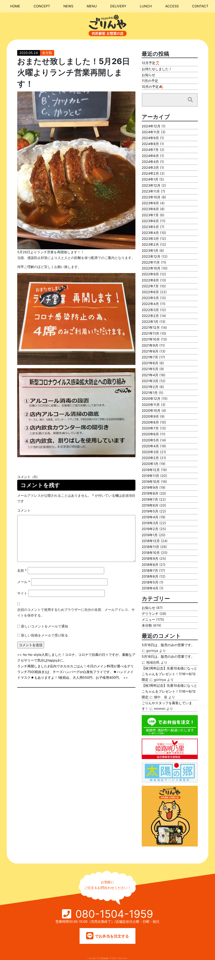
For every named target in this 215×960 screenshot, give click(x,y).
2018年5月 (150, 582)
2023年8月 (150, 209)
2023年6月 (150, 221)
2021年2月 (150, 387)
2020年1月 (150, 464)
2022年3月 (150, 310)
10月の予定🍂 (152, 87)
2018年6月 (150, 576)
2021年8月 (150, 351)
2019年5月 (150, 511)
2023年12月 (151, 185)
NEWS (68, 6)
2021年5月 (150, 369)
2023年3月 (150, 238)
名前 (22, 570)
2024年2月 (150, 173)
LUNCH (146, 6)
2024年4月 (150, 162)
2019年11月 (150, 476)
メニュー (148, 619)
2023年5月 (150, 227)
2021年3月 (150, 381)
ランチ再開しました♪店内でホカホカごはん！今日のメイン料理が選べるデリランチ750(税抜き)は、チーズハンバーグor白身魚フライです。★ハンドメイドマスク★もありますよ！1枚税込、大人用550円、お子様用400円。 (75, 672)
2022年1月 (150, 322)
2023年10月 (151, 197)
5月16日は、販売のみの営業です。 (168, 645)
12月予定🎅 (151, 63)
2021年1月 (150, 393)
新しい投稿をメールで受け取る (44, 635)
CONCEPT (42, 6)
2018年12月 (151, 541)
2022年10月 (151, 268)
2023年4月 (150, 233)
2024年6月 (150, 156)
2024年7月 (150, 150)
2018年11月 (150, 547)
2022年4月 (150, 304)
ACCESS (172, 6)
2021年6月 (150, 363)
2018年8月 (150, 565)
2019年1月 (150, 535)
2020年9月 (150, 416)
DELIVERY (118, 6)
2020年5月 (150, 440)
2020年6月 (150, 434)
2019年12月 (151, 470)
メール (23, 582)
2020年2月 (150, 458)
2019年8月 (150, 493)
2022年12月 (151, 256)
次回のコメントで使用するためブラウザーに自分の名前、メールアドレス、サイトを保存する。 (76, 612)
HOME (15, 6)
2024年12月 (151, 126)
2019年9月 (150, 487)
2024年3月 (150, 167)
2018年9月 (150, 558)
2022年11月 (151, 262)
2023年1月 (150, 250)
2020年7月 (150, 428)
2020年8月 (150, 422)
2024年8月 (150, 144)
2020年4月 (150, 446)
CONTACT (200, 6)
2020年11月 (151, 405)
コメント (24, 510)
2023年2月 (150, 244)
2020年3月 (150, 452)
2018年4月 (150, 588)
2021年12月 (151, 327)
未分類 (47, 53)
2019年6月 (150, 505)
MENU (92, 6)
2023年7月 (150, 215)
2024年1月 (150, 179)
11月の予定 (150, 81)
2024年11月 (151, 132)
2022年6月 (150, 292)
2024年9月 (150, 138)
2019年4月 (150, 517)
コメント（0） (28, 477)
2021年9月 (150, 345)
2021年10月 (151, 339)
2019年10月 (151, 481)
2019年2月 (150, 529)
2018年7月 (150, 570)
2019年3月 (150, 523)
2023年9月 (150, 203)
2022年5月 (150, 298)
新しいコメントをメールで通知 (44, 626)
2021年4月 (150, 375)
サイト (22, 593)
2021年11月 (150, 333)
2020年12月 (151, 398)
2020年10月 (151, 410)
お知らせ (148, 75)
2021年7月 (150, 357)
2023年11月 (151, 191)
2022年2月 (150, 316)
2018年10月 (151, 553)
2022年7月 (150, 286)
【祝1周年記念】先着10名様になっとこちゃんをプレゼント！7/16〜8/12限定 (169, 674)
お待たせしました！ (157, 69)
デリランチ (150, 613)
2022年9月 (150, 274)
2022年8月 (150, 280)
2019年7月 (150, 499)
